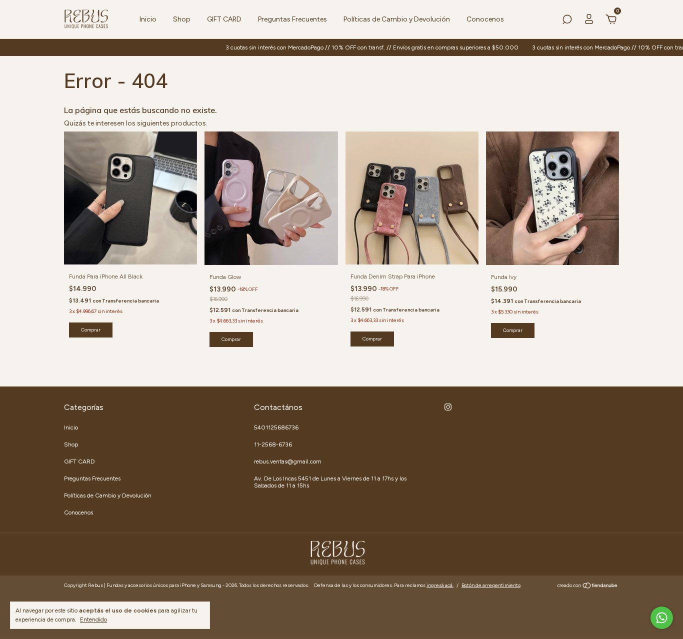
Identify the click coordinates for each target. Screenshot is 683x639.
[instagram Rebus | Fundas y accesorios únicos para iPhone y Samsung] (448, 407)
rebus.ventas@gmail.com (288, 461)
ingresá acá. (440, 585)
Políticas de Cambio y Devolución (397, 19)
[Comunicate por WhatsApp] (661, 617)
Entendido (93, 619)
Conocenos (485, 19)
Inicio (148, 19)
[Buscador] (567, 21)
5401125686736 (276, 427)
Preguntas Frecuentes (292, 19)
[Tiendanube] (587, 586)
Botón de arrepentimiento (491, 585)
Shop (181, 19)
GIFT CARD (224, 19)
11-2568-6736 (273, 444)
